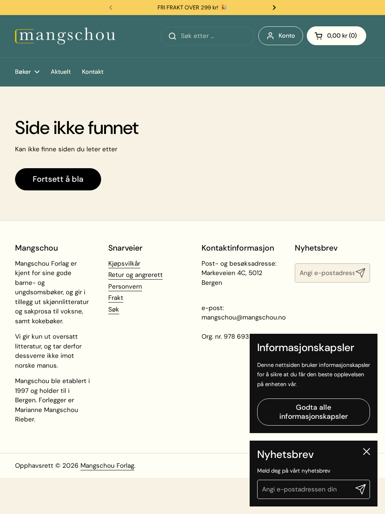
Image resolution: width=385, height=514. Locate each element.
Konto (287, 36)
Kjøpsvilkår (124, 263)
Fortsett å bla (58, 179)
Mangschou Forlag (107, 465)
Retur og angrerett (135, 275)
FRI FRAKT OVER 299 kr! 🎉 (192, 8)
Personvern (125, 286)
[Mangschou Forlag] (65, 35)
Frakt (115, 297)
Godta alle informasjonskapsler (313, 412)
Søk (113, 309)
